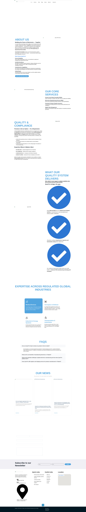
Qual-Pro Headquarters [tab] (47, 445)
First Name (18, 434)
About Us (49, 2)
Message (18, 446)
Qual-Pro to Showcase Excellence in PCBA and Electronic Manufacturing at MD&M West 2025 (43, 407)
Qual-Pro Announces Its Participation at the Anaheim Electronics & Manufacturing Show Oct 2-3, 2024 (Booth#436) (62, 403)
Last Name (31, 434)
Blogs (42, 2)
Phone (18, 442)
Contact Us (54, 2)
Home (31, 2)
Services (35, 2)
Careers (45, 2)
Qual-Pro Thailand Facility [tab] (47, 446)
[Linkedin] (43, 505)
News (39, 2)
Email (17, 438)
